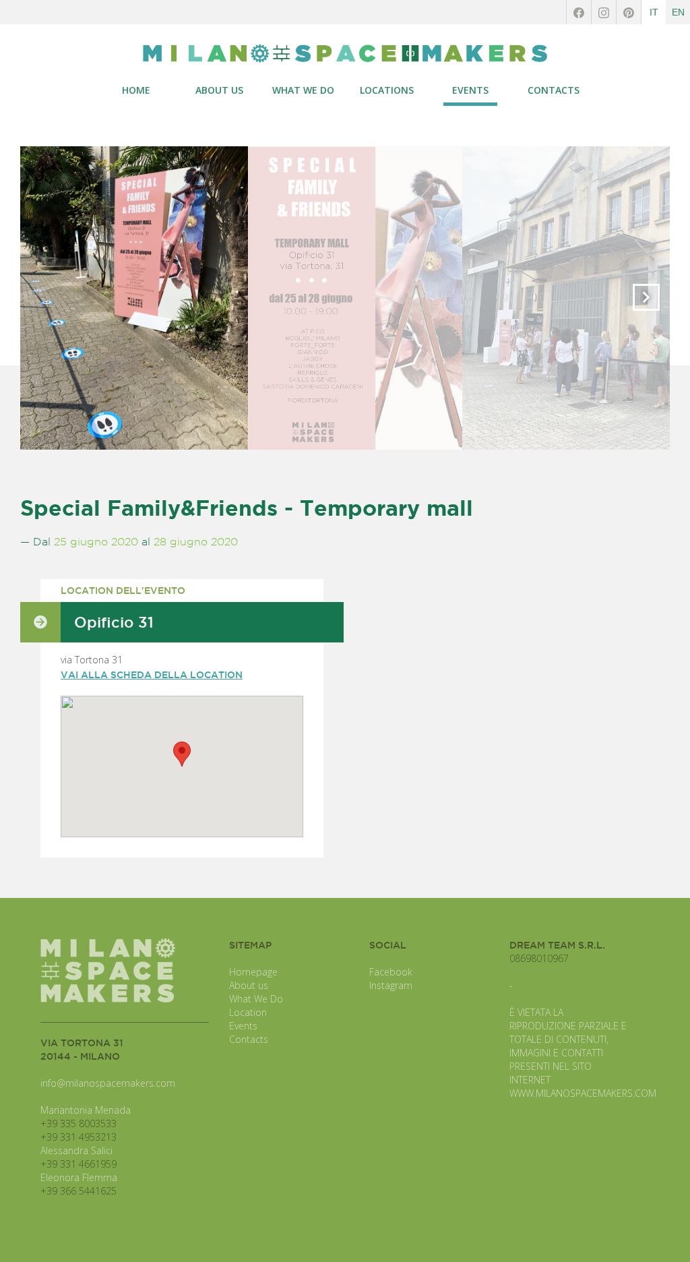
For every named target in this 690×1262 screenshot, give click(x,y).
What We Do (256, 998)
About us (248, 985)
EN (678, 12)
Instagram (390, 985)
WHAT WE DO (303, 90)
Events (243, 1025)
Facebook (390, 971)
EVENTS (470, 90)
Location (248, 1012)
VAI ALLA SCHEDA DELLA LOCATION (152, 674)
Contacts (248, 1039)
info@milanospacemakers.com (107, 1083)
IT (654, 12)
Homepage (253, 971)
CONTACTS (553, 90)
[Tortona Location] (345, 53)
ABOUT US (219, 90)
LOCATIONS (387, 90)
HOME (136, 90)
